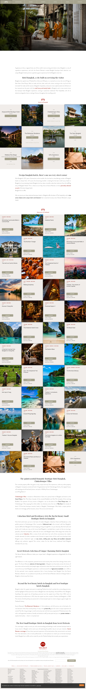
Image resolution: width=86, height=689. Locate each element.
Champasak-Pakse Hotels (48, 670)
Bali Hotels (33, 678)
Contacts (71, 666)
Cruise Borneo (10, 679)
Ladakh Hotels (34, 676)
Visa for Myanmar (70, 678)
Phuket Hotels (46, 677)
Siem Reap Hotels (34, 671)
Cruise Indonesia (10, 678)
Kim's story (9, 671)
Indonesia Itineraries (58, 674)
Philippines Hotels (22, 678)
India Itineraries (57, 673)
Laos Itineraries (57, 676)
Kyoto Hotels (34, 682)
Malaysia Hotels (22, 675)
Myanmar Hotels (22, 676)
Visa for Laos (69, 675)
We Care (64, 666)
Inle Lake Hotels (46, 678)
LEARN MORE (7, 229)
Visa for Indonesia (70, 673)
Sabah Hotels (46, 674)
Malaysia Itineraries (58, 677)
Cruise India (10, 677)
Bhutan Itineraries (58, 670)
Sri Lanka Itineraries (58, 681)
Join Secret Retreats (22, 666)
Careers (57, 666)
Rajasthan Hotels (34, 677)
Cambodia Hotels (22, 670)
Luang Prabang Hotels (47, 671)
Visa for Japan (69, 674)
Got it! (81, 685)
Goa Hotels (33, 674)
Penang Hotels (46, 673)
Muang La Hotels (46, 672)
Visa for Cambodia (70, 671)
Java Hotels (33, 679)
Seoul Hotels (45, 681)
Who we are (9, 670)
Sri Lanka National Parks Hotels (48, 682)
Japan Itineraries (58, 675)
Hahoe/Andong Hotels (47, 680)
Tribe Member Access (36, 666)
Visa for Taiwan (69, 682)
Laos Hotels (21, 674)
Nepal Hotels (22, 677)
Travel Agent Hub (49, 666)
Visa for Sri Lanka (70, 681)
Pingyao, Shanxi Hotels (35, 672)
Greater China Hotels (23, 671)
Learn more (38, 685)
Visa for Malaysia (70, 676)
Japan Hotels (22, 673)
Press (13, 666)
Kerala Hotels (34, 675)
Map (8, 673)
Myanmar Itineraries (58, 678)
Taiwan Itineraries (58, 682)
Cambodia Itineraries (58, 671)
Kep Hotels (33, 670)
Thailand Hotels (22, 681)
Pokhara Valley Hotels (47, 679)
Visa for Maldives (70, 677)
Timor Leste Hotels (23, 682)
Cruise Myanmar (10, 682)
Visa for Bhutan (69, 670)
